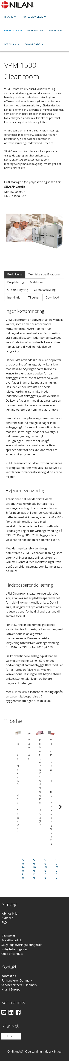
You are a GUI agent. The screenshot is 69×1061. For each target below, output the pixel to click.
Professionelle (32, 16)
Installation (14, 297)
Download (52, 297)
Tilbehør (34, 297)
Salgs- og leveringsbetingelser (21, 945)
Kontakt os (8, 976)
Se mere (23, 868)
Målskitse (36, 282)
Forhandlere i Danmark (16, 980)
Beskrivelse (14, 274)
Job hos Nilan (10, 913)
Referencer (35, 30)
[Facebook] (18, 1012)
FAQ (4, 922)
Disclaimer (8, 936)
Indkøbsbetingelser (14, 949)
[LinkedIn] (10, 1012)
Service (54, 30)
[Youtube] (3, 1012)
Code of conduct (12, 954)
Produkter (11, 30)
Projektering (15, 282)
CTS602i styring (17, 290)
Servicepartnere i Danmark (19, 985)
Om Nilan (10, 44)
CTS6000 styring (45, 290)
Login (11, 1036)
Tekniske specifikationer (44, 274)
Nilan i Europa (10, 989)
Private (8, 16)
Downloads (32, 44)
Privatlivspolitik (11, 940)
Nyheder (7, 918)
